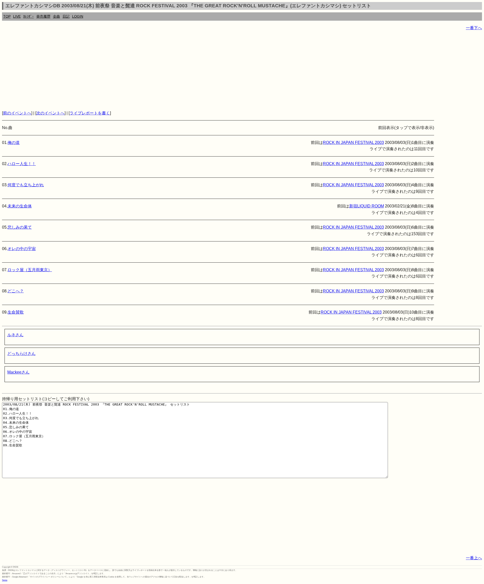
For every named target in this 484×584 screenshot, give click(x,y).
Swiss (4, 580)
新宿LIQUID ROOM (366, 206)
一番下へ (474, 28)
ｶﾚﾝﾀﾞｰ (28, 16)
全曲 (56, 16)
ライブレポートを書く (90, 113)
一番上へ (474, 558)
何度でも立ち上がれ (26, 185)
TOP (7, 16)
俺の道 (14, 142)
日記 (66, 16)
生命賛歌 (16, 312)
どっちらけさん (21, 353)
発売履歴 (43, 16)
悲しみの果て (20, 227)
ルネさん (15, 335)
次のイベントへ (50, 113)
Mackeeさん (18, 372)
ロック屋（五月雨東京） (30, 270)
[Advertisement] (153, 70)
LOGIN (77, 16)
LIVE (17, 16)
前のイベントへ (17, 113)
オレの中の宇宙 (22, 249)
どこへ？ (16, 291)
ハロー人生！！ (22, 164)
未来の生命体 (20, 206)
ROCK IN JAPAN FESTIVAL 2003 (353, 142)
